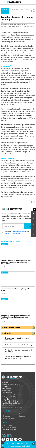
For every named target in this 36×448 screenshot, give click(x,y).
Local (4, 244)
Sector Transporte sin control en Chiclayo (19, 345)
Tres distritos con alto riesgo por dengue (17, 18)
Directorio (5, 432)
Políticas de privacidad (12, 233)
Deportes (22, 416)
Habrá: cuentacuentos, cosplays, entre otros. (16, 289)
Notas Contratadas (9, 418)
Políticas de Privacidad (9, 430)
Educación (22, 414)
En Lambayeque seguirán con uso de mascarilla (17, 339)
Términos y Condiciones (9, 427)
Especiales (6, 416)
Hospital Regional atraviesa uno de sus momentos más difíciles (18, 357)
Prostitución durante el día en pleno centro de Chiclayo (19, 351)
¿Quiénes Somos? (7, 425)
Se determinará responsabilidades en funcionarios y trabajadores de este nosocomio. (15, 317)
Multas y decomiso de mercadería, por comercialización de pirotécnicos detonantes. (16, 262)
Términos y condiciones (20, 231)
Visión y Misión (6, 434)
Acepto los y (16, 232)
